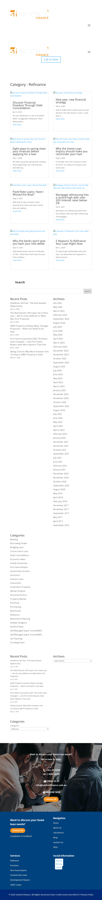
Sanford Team (17, 626)
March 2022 (59, 430)
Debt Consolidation (19, 555)
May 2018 (57, 493)
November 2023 (61, 354)
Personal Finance (18, 595)
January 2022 (59, 438)
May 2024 (57, 334)
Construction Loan (19, 551)
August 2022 (59, 410)
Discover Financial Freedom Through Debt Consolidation (27, 105)
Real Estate (15, 610)
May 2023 (57, 378)
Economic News (18, 559)
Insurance (15, 575)
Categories (14, 725)
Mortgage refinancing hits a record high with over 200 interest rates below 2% (72, 199)
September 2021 (61, 453)
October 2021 (59, 450)
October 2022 (59, 402)
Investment (15, 583)
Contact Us (51, 799)
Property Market (18, 599)
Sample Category (18, 622)
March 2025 (59, 311)
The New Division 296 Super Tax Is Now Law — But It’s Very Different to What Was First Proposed (29, 316)
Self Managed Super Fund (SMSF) (26, 630)
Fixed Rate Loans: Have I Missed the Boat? (28, 193)
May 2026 (57, 307)
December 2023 (61, 350)
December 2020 (61, 473)
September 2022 (61, 406)
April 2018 (58, 497)
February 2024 (60, 346)
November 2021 (61, 446)
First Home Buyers (19, 567)
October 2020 (59, 481)
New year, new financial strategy (71, 101)
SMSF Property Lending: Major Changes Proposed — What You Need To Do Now (29, 328)
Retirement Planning (20, 618)
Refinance (15, 614)
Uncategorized (17, 642)
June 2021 (58, 461)
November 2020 (61, 477)
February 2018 (60, 501)
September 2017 (61, 513)
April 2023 (58, 382)
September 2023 (61, 362)
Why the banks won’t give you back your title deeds (29, 242)
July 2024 (57, 326)
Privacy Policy (86, 895)
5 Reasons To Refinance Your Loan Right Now (71, 242)
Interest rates (16, 579)
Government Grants (20, 571)
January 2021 (59, 469)
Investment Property (20, 587)
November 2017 (61, 509)
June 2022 (58, 418)
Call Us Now (51, 59)
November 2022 (61, 398)
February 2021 (60, 465)
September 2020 (61, 485)
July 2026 (57, 303)
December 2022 (61, 394)
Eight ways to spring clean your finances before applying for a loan (29, 151)
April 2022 (58, 426)
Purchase (14, 602)
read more (17, 124)
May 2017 (57, 517)
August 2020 (59, 489)
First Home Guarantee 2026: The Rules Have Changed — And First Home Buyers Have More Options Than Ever (29, 341)
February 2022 (60, 434)
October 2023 (59, 358)
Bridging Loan (17, 547)
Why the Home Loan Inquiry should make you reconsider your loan (72, 151)
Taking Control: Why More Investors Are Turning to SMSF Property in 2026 (29, 353)
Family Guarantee (18, 563)
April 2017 (58, 521)
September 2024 (61, 319)
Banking (14, 539)
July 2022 (57, 414)
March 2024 (59, 342)
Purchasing (15, 606)
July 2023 (57, 370)
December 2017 (61, 505)
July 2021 (57, 457)
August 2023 (59, 366)
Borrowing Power (18, 543)
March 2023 (59, 386)
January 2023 (59, 390)
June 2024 (58, 330)
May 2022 (57, 422)
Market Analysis (18, 591)
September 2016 (61, 525)
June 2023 (58, 374)
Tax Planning (16, 638)
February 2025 (60, 315)
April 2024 (58, 338)
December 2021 (61, 442)
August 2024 (59, 322)
